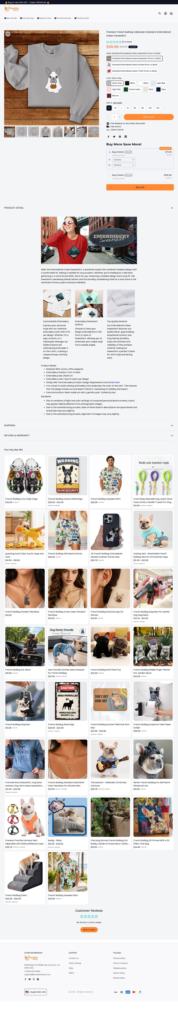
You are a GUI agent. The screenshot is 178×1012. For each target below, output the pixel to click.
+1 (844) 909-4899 (32, 971)
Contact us (74, 958)
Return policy (119, 973)
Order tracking (75, 963)
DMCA (71, 973)
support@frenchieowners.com (37, 974)
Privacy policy (119, 958)
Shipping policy (119, 968)
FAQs (71, 968)
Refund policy (119, 978)
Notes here (114, 382)
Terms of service (120, 963)
